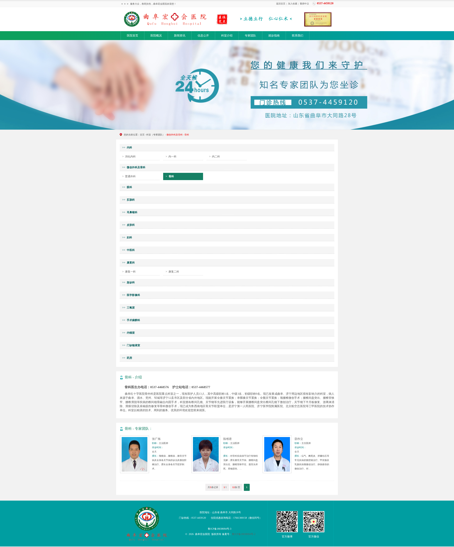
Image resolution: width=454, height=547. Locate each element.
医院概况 (156, 35)
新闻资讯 (179, 35)
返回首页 (280, 3)
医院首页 (132, 35)
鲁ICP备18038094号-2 (243, 534)
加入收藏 (292, 3)
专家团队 (250, 35)
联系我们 (297, 35)
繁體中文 (304, 3)
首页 (142, 134)
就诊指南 (274, 35)
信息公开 (203, 35)
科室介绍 (226, 35)
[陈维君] (205, 472)
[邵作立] (277, 472)
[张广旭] (134, 472)
